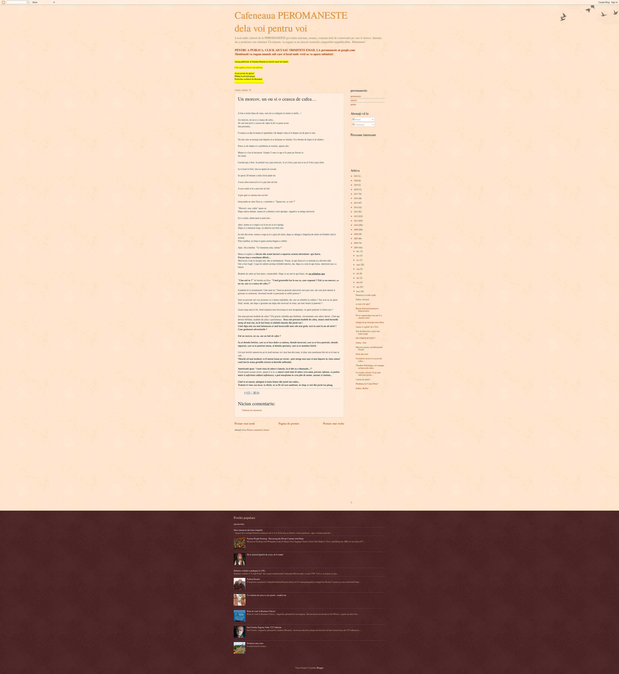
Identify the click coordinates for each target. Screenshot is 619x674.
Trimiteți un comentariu (252, 410)
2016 (356, 198)
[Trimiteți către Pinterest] (258, 392)
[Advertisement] (360, 446)
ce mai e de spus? (363, 303)
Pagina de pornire (289, 423)
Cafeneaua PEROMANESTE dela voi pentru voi (291, 21)
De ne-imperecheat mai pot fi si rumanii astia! (369, 316)
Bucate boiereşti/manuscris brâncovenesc (367, 309)
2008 (356, 234)
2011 (356, 220)
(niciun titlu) (239, 524)
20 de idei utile (362, 354)
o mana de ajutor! (363, 379)
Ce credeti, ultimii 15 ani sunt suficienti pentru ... (368, 373)
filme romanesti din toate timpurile (248, 530)
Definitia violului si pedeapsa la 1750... (250, 570)
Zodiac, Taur (361, 342)
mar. (358, 291)
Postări (357, 119)
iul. (358, 273)
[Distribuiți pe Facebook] (254, 392)
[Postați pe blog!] (248, 392)
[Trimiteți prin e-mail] (245, 392)
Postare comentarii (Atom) (258, 429)
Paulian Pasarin (253, 579)
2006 (356, 242)
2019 (356, 184)
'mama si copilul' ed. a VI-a (367, 326)
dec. (358, 251)
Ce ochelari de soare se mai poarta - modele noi (266, 595)
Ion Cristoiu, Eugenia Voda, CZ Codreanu (264, 627)
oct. (358, 260)
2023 (356, 176)
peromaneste (356, 96)
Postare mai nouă (245, 423)
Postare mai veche (333, 423)
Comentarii (359, 124)
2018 (356, 189)
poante (353, 104)
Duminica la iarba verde (366, 295)
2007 (356, 238)
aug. (358, 268)
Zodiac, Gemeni (362, 299)
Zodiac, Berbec (362, 388)
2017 (356, 193)
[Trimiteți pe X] (251, 392)
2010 (356, 225)
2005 (356, 247)
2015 (356, 202)
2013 (356, 211)
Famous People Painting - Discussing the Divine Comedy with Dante (275, 538)
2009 (356, 229)
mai (358, 282)
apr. (358, 286)
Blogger (320, 667)
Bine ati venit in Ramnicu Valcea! (261, 611)
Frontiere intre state (255, 643)
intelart (354, 100)
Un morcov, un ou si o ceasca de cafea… (369, 359)
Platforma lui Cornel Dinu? (367, 383)
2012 (356, 216)
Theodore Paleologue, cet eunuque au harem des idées (370, 366)
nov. (358, 255)
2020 (356, 180)
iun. (358, 277)
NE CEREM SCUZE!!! (365, 338)
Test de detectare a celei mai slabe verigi (368, 332)
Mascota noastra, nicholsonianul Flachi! (369, 348)
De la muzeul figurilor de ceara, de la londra (265, 554)
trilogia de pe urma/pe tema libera (370, 322)
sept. (358, 264)
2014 (356, 207)
